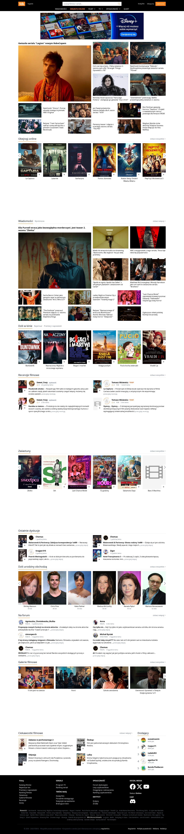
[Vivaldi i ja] (154, 347)
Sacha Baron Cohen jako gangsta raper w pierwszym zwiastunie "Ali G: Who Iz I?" (54, 297)
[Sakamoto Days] (129, 472)
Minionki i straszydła (113, 815)
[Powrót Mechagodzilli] (22, 555)
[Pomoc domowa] (104, 160)
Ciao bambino (134, 817)
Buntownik (30, 365)
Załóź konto (160, 4)
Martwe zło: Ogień (82, 815)
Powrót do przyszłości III (77, 817)
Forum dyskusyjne (100, 785)
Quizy (126, 9)
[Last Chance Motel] (79, 472)
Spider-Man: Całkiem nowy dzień (42, 815)
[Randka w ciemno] (22, 404)
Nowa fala (24, 813)
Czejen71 (152, 746)
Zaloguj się (150, 4)
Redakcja (163, 829)
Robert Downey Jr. (36, 758)
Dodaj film (141, 4)
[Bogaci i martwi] (79, 347)
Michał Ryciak (106, 634)
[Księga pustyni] (104, 347)
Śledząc (90, 740)
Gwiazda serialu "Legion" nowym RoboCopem (42, 43)
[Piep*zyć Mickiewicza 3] (154, 160)
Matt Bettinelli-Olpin (45, 743)
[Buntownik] (29, 347)
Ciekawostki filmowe (30, 733)
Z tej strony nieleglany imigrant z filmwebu (36, 640)
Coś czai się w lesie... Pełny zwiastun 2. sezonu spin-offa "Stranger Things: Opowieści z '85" (108, 68)
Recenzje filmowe (28, 375)
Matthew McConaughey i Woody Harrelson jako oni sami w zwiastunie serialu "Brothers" (147, 284)
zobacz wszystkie (157, 139)
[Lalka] (81, 759)
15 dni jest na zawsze (36, 690)
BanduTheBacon (155, 767)
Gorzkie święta (89, 820)
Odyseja (32, 754)
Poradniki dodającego (65, 798)
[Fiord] (73, 678)
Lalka (89, 754)
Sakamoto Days (129, 490)
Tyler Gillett (62, 743)
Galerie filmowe (27, 662)
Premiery (53, 326)
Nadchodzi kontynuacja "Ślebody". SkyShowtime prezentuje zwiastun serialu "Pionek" (147, 68)
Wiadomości (61, 9)
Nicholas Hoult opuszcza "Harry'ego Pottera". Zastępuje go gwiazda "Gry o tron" (110, 99)
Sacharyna (79, 178)
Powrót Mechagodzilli (38, 556)
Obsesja (64, 817)
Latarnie (54, 178)
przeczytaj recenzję (48, 394)
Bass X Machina (154, 490)
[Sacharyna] (79, 160)
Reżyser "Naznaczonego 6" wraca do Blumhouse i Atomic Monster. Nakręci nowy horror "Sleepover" (103, 313)
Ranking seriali (62, 787)
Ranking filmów (25, 792)
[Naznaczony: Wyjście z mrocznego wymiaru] (54, 347)
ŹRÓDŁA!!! (22, 653)
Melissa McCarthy (104, 606)
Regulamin (132, 829)
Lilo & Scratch (145, 817)
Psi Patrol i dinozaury (135, 813)
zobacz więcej (158, 221)
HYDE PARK (104, 637)
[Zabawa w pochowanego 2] (22, 744)
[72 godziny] (104, 472)
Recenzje (22, 800)
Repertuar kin (24, 787)
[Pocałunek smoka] (22, 386)
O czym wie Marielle (156, 811)
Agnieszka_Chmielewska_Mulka (40, 621)
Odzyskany (67, 813)
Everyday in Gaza (121, 817)
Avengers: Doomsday (49, 760)
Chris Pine (55, 606)
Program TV (61, 785)
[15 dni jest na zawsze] (36, 678)
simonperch (31, 634)
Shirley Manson (30, 606)
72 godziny (104, 490)
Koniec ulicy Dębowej (54, 813)
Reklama (156, 829)
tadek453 (152, 753)
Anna (102, 621)
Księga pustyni (104, 365)
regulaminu (105, 829)
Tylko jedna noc (95, 813)
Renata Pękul (129, 606)
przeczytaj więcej (82, 545)
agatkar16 (152, 760)
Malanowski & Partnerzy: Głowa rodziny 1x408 (122, 542)
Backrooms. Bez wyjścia (152, 815)
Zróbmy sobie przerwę (75, 820)
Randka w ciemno (36, 406)
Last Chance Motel (79, 490)
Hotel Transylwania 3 (112, 556)
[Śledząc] (81, 744)
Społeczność (112, 9)
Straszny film (44, 817)
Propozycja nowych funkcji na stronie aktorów (38, 627)
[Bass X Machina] (154, 472)
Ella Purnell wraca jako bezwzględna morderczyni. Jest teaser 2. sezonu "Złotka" (51, 229)
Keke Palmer (80, 606)
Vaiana (92, 815)
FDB (117, 385)
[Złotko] (29, 472)
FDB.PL (27, 624)
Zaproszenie (100, 815)
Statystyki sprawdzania (65, 801)
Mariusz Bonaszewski (154, 606)
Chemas (39, 536)
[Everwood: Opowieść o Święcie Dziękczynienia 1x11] (148, 678)
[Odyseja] (22, 759)
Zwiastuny (24, 451)
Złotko (29, 490)
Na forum (24, 615)
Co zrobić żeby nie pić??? (103, 640)
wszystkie (157, 567)
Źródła (95, 804)
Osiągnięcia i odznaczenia (103, 790)
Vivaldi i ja (154, 365)
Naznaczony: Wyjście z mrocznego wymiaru (52, 811)
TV (100, 9)
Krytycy (96, 801)
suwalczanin (154, 739)
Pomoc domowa (104, 178)
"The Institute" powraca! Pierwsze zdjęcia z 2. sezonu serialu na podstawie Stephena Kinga (54, 313)
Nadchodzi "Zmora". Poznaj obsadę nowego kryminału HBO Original (54, 110)
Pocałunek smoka (36, 389)
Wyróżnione (39, 221)
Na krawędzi (111, 820)
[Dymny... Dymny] (97, 404)
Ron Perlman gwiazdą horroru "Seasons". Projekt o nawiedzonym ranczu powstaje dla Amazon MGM (154, 110)
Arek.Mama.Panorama (127, 811)
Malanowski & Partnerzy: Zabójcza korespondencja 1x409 (53, 542)
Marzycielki (41, 813)
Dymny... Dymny (111, 406)
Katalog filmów (25, 785)
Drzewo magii (55, 817)
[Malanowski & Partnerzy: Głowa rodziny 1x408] (97, 541)
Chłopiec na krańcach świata (132, 815)
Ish (54, 490)
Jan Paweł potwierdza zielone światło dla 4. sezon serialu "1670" (104, 110)
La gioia (106, 817)
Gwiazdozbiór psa (157, 817)
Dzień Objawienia (32, 817)
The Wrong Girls (142, 811)
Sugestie (30, 4)
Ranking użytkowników (102, 792)
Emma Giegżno (93, 758)
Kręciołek (32, 813)
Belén (112, 817)
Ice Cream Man (150, 813)
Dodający (143, 733)
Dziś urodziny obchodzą (32, 566)
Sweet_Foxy (42, 382)
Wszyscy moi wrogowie (80, 813)
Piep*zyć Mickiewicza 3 (154, 178)
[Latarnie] (54, 160)
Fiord (73, 690)
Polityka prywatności (144, 829)
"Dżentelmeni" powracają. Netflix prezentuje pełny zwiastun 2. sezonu (144, 99)
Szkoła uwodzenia (110, 690)
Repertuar (38, 326)
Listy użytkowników (101, 787)
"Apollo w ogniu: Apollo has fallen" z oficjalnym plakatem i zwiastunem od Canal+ (108, 284)
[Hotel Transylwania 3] (97, 555)
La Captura (30, 178)
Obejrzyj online (77, 9)
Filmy (90, 9)
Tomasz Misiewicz (120, 382)
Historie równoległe (109, 813)
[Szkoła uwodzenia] (110, 678)
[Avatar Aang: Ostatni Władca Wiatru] (129, 160)
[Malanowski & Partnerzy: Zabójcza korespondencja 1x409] (22, 541)
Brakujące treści (62, 804)
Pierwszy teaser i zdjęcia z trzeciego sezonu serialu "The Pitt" (103, 126)
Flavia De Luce (122, 813)
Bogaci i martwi (79, 365)
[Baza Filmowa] (21, 3)
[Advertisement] (92, 201)
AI (94, 653)
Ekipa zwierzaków (61, 815)
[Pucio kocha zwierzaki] (129, 347)
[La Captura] (29, 160)
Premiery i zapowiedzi (28, 790)
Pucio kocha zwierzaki (129, 365)
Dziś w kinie (25, 326)
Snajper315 (41, 550)
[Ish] (54, 472)
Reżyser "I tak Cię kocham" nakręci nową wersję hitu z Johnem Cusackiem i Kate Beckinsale (54, 126)
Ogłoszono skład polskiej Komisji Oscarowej (153, 313)
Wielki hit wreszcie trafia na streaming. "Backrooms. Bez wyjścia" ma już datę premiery (108, 252)
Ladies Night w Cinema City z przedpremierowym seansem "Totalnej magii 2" (104, 297)
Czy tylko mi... (99, 627)
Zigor (112, 550)
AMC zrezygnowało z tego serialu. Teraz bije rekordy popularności (147, 251)
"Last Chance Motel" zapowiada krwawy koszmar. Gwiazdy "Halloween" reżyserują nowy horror (154, 297)
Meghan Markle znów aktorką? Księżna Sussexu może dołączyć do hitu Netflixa (153, 126)
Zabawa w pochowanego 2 (41, 740)
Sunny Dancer (101, 820)
